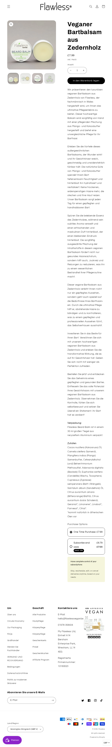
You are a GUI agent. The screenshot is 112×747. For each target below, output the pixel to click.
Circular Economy (15, 621)
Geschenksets (39, 640)
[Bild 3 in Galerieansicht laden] (37, 78)
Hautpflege (38, 621)
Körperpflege (39, 628)
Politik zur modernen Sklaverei (17, 681)
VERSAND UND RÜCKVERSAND (15, 659)
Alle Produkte (39, 615)
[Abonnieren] (53, 700)
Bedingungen (13, 667)
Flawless (101, 729)
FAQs (10, 634)
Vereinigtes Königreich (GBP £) (24, 729)
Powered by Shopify (97, 737)
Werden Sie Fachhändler (13, 649)
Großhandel (13, 640)
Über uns (11, 615)
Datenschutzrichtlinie (17, 673)
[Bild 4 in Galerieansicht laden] (49, 78)
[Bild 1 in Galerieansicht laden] (13, 78)
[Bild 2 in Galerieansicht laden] (25, 78)
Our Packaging (14, 628)
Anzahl (70, 65)
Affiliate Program (41, 660)
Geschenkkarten (41, 653)
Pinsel (35, 647)
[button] (8, 6)
